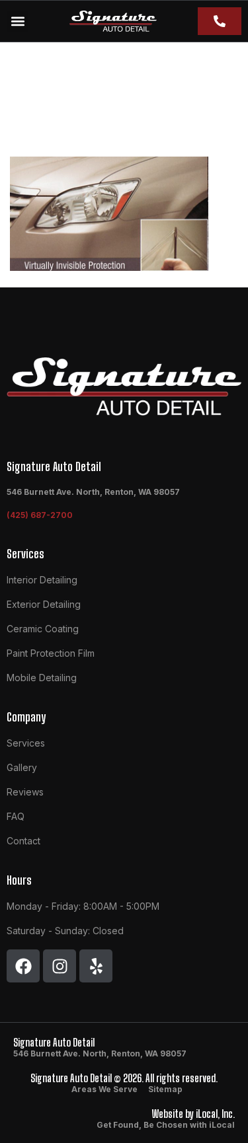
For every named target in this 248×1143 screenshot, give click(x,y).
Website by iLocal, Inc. (193, 1113)
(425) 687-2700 (40, 515)
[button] (17, 21)
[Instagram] (59, 965)
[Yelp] (95, 965)
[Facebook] (23, 965)
